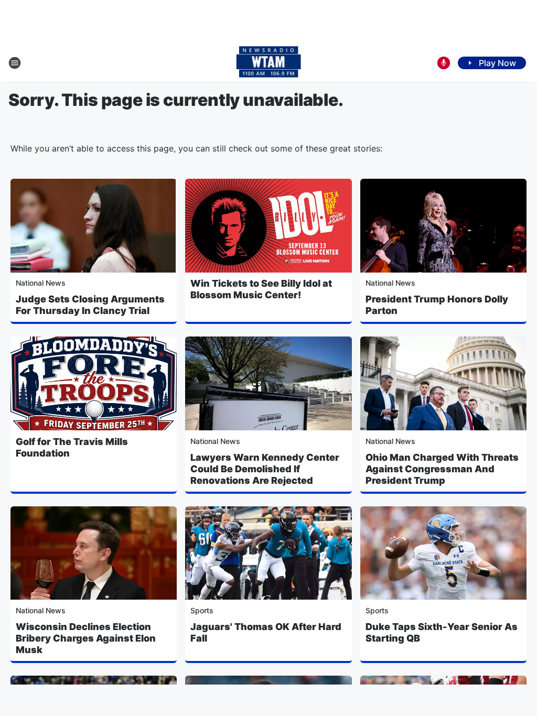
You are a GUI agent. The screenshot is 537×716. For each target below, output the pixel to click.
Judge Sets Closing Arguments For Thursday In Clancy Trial (90, 305)
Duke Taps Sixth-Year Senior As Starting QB (442, 632)
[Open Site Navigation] (14, 63)
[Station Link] (269, 63)
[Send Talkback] (443, 63)
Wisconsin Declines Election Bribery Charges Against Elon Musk (86, 638)
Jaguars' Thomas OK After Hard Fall (265, 632)
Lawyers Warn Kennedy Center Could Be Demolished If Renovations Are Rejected (264, 469)
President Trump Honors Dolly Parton (437, 305)
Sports (201, 610)
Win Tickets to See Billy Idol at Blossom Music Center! (261, 289)
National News (41, 282)
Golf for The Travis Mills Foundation (72, 447)
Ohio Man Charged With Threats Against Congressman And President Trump (442, 469)
